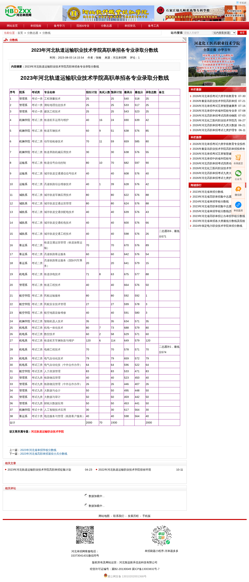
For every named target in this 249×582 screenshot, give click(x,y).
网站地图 (104, 515)
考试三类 (37, 321)
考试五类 (37, 371)
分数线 (46, 32)
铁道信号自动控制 (55, 162)
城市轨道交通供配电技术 (59, 212)
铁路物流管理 (52, 377)
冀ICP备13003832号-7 (146, 569)
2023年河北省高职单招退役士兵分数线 (43, 453)
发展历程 (133, 515)
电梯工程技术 (52, 349)
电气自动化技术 (53, 358)
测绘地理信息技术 (55, 105)
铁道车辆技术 (52, 130)
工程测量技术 (52, 98)
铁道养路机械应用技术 (57, 152)
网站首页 (12, 25)
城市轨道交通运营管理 (57, 203)
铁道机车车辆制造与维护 (59, 340)
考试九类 (37, 377)
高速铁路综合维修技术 (57, 184)
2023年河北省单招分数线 (208, 191)
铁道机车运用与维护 (56, 120)
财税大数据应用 (53, 403)
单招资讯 (129, 25)
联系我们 (118, 515)
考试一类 (37, 98)
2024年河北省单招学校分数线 (211, 201)
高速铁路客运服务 (55, 254)
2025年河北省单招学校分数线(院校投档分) (218, 211)
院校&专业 (83, 25)
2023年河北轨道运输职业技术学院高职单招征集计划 (39, 469)
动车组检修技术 (53, 141)
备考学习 (59, 25)
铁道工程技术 (52, 284)
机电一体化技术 (53, 327)
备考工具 (153, 25)
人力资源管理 (52, 371)
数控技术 (49, 334)
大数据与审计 (52, 396)
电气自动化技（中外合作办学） (63, 364)
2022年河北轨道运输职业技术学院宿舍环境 (124, 469)
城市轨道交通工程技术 (57, 233)
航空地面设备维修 (55, 312)
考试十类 (37, 409)
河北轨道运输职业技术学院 (47, 431)
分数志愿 (106, 25)
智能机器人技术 (53, 321)
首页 (20, 32)
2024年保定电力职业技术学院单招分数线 (217, 225)
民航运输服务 (52, 295)
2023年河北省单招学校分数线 (38, 450)
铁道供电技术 (52, 274)
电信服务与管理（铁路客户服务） (64, 416)
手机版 (146, 515)
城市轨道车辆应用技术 (57, 194)
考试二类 (37, 120)
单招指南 (35, 25)
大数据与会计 (52, 390)
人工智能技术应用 (55, 409)
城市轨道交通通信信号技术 (60, 173)
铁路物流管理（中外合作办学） (63, 384)
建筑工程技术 (52, 111)
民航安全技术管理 (55, 304)
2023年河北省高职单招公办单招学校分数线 (219, 216)
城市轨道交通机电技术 (57, 222)
